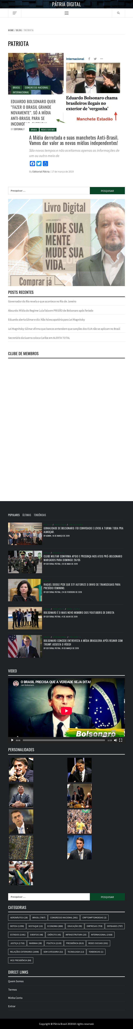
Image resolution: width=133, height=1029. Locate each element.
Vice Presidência (20, 960)
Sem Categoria (76, 525)
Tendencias (96, 951)
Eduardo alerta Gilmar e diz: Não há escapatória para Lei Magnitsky (46, 319)
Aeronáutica (19, 917)
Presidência (60, 525)
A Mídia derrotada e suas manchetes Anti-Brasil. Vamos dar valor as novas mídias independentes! (73, 140)
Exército (54, 934)
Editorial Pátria (41, 171)
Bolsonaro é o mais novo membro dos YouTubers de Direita (79, 613)
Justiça (17, 943)
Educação (75, 926)
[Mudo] (115, 740)
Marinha (35, 943)
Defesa (47, 553)
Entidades (115, 926)
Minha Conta (15, 998)
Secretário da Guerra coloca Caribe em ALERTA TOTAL (39, 338)
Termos (12, 989)
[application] (66, 710)
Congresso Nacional (64, 917)
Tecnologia (76, 951)
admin (49, 535)
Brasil (34, 129)
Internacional (60, 637)
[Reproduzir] (12, 740)
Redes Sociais (48, 129)
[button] (66, 242)
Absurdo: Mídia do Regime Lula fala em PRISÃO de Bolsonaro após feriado (50, 310)
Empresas (94, 926)
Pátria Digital (66, 4)
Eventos (36, 934)
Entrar (11, 1006)
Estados (17, 934)
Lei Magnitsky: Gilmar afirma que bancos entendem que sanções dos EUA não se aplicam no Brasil (64, 329)
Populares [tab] (14, 515)
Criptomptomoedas (94, 917)
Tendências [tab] (40, 515)
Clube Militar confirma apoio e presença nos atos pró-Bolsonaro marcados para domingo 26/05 (83, 558)
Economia (55, 926)
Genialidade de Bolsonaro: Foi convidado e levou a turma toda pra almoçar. (83, 530)
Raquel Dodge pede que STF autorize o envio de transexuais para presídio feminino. (82, 586)
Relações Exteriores (24, 951)
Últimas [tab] (26, 515)
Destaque (36, 926)
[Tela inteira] (120, 740)
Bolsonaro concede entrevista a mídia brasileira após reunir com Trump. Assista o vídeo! (83, 642)
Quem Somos (16, 981)
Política (48, 525)
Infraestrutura (76, 934)
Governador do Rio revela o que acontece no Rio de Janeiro (42, 301)
